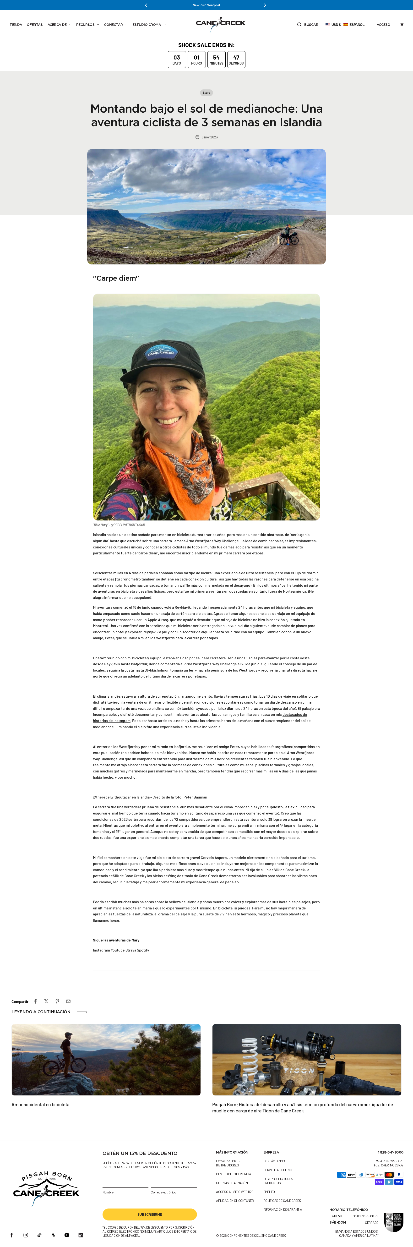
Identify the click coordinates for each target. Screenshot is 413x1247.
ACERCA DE (57, 25)
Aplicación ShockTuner (235, 1200)
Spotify (143, 950)
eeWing (169, 875)
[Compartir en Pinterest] (57, 1001)
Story (206, 92)
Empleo (269, 1192)
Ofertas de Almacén (232, 1183)
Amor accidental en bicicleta (40, 1104)
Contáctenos (274, 1161)
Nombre (108, 1192)
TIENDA (16, 25)
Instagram (101, 950)
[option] (158, 5)
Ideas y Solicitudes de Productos (280, 1181)
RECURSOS (85, 25)
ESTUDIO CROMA (146, 25)
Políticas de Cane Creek (282, 1200)
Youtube (118, 950)
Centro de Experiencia (233, 1174)
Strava (130, 950)
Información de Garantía (282, 1209)
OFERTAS (35, 25)
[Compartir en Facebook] (35, 1001)
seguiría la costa (120, 670)
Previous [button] (148, 5)
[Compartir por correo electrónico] (68, 1001)
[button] (345, 24)
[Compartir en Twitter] (46, 1001)
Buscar (307, 25)
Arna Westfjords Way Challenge (212, 540)
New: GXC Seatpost (157, 5)
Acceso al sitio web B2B (234, 1192)
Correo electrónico (163, 1192)
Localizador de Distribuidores (228, 1163)
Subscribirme (149, 1214)
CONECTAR (113, 25)
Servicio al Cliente (278, 1170)
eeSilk (274, 869)
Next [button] (265, 5)
